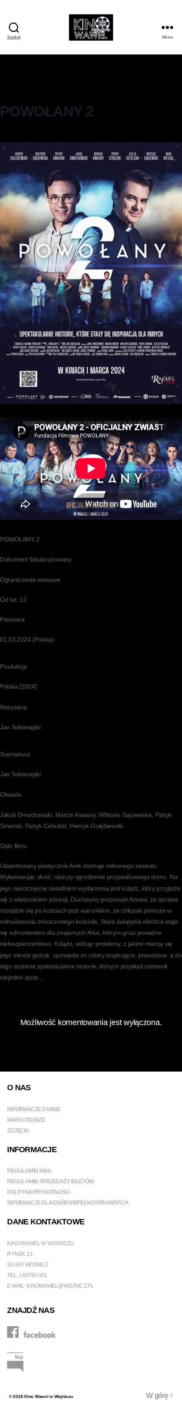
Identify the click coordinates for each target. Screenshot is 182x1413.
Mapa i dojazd (26, 1120)
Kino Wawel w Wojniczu (48, 1396)
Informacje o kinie (33, 1109)
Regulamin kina (29, 1171)
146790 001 (33, 1275)
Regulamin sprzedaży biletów (50, 1181)
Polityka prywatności (38, 1192)
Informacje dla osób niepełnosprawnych (67, 1203)
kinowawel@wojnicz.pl (60, 1286)
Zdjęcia (17, 1130)
